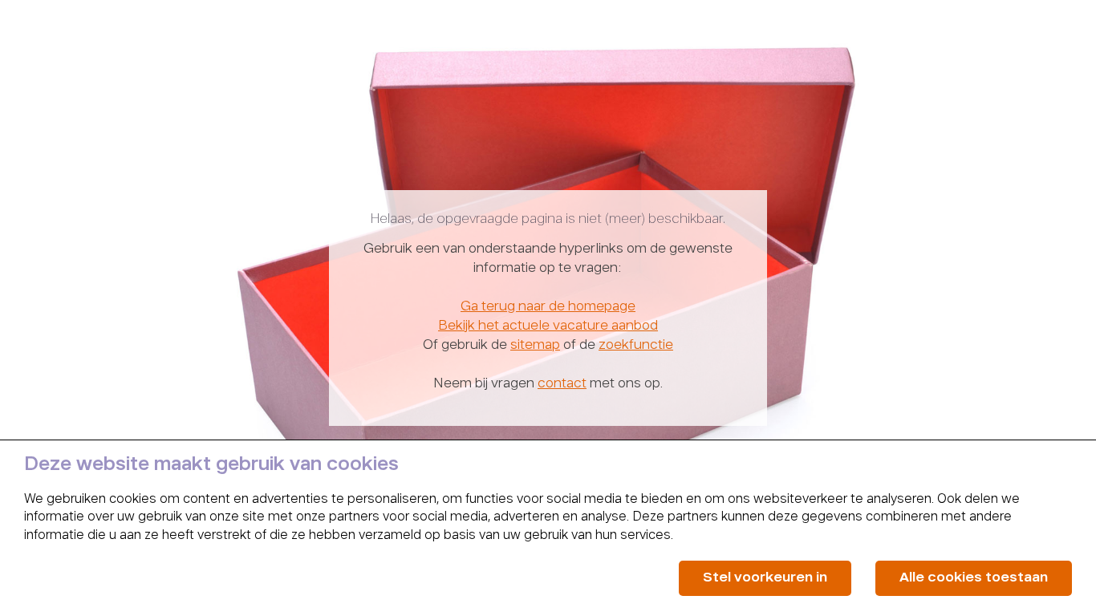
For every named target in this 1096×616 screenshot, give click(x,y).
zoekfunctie (636, 345)
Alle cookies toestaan (973, 578)
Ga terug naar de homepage (548, 307)
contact (562, 384)
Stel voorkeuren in (765, 578)
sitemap (535, 345)
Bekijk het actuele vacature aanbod (548, 326)
